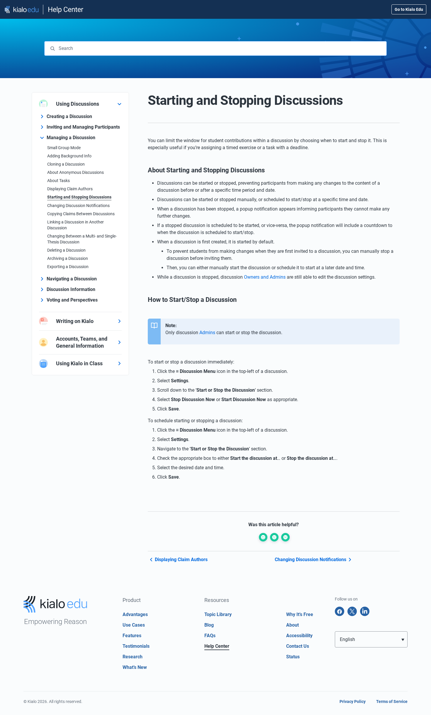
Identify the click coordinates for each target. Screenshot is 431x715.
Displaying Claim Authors (70, 188)
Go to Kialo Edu (409, 9)
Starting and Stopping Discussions (79, 197)
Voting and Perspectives (72, 300)
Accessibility (299, 635)
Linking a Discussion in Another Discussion (75, 225)
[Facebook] (339, 611)
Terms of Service (392, 701)
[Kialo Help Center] (44, 9)
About (292, 625)
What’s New (135, 667)
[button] (371, 639)
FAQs (210, 635)
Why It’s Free (299, 614)
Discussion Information (71, 289)
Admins (207, 332)
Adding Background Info (69, 156)
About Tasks (58, 180)
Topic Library (218, 614)
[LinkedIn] (364, 611)
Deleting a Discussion (66, 250)
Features (132, 635)
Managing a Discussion (71, 137)
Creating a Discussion (69, 116)
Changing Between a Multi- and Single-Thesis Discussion (82, 239)
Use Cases (134, 625)
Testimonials (136, 646)
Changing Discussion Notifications (78, 205)
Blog (209, 625)
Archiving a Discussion (67, 258)
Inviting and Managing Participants (83, 127)
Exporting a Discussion (68, 266)
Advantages (135, 614)
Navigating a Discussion (72, 279)
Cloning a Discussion (66, 164)
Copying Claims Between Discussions (81, 213)
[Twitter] (352, 611)
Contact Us (297, 646)
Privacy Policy (353, 701)
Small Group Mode (64, 147)
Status (293, 657)
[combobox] (215, 48)
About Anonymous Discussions (75, 172)
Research (132, 657)
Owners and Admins (265, 277)
